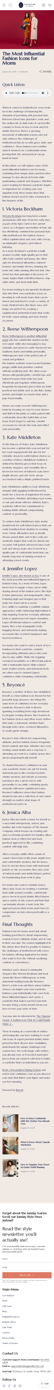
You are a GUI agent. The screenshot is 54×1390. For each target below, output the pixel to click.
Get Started (8, 1295)
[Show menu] (4, 5)
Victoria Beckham (12, 216)
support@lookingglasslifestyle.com (27, 1366)
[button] (10, 5)
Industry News (9, 1322)
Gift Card (6, 1306)
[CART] (50, 5)
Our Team (7, 1327)
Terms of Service (16, 1282)
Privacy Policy (8, 1338)
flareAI (19, 1090)
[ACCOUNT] (43, 5)
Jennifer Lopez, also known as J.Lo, (20, 575)
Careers (6, 1332)
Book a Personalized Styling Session (21, 1070)
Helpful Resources (11, 1316)
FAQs (4, 1300)
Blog (4, 1311)
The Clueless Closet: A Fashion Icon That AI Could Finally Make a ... (26, 1020)
